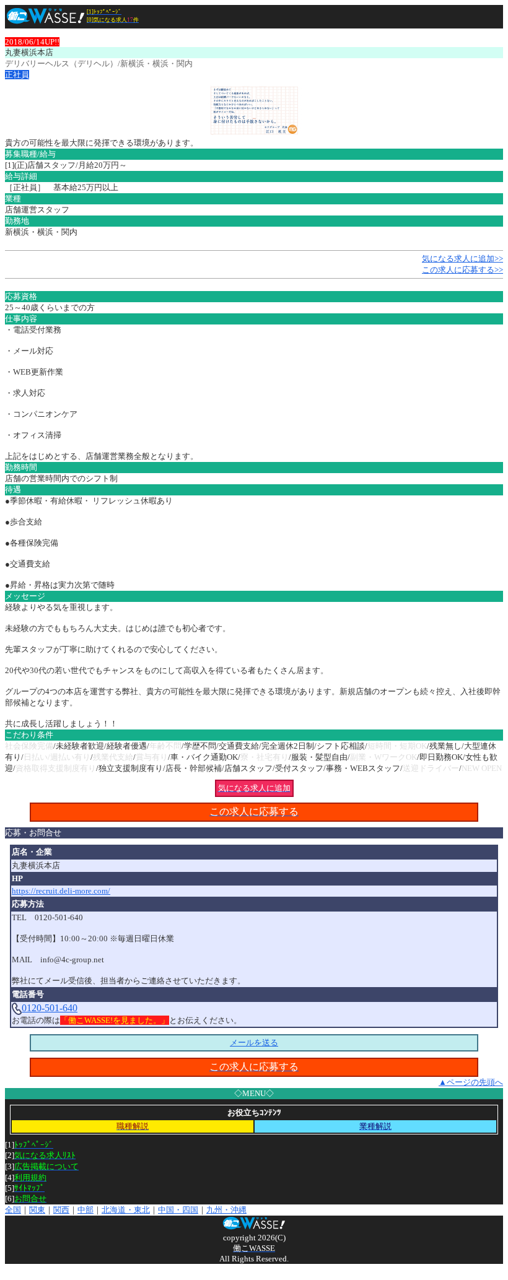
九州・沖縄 (226, 1209)
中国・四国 (178, 1209)
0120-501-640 (49, 1008)
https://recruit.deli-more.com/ (61, 890)
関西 (61, 1209)
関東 (37, 1209)
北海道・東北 (126, 1209)
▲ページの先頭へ (471, 1082)
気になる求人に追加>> (462, 258)
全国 (13, 1209)
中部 (85, 1209)
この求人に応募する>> (462, 269)
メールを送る (254, 1042)
